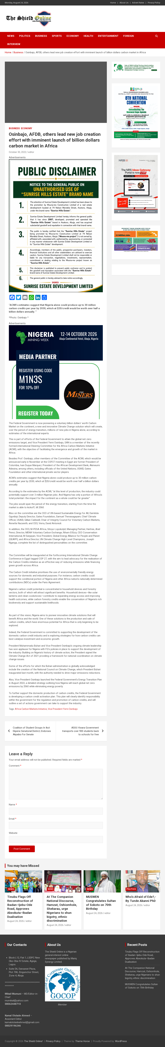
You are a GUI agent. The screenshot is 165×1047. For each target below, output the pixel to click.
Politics (24, 36)
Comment (15, 765)
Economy (73, 36)
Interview (13, 44)
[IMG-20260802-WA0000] (56, 326)
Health (88, 36)
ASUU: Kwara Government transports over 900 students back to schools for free (80, 731)
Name (13, 804)
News (10, 36)
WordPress (121, 1041)
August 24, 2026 (15, 921)
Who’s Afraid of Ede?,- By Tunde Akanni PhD (141, 899)
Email (12, 818)
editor (31, 152)
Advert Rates (138, 2)
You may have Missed (23, 866)
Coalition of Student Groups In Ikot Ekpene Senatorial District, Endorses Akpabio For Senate (32, 731)
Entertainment (108, 36)
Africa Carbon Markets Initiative (31, 709)
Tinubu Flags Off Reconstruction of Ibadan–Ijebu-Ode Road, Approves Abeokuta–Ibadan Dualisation (20, 906)
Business (41, 36)
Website (13, 833)
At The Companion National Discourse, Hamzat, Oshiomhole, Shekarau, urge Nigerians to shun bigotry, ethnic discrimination (62, 908)
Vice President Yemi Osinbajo (63, 709)
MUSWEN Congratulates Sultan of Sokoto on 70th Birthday (101, 903)
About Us (124, 2)
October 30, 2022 (17, 152)
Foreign (128, 36)
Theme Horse (82, 1041)
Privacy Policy (154, 2)
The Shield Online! (33, 1041)
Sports (57, 36)
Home (113, 2)
